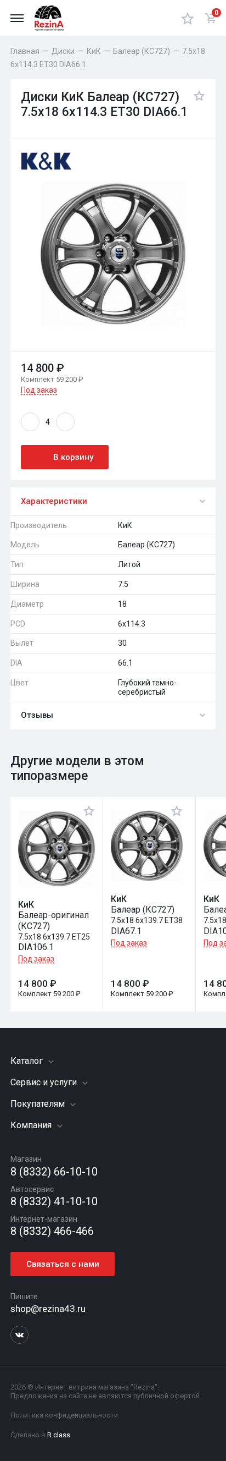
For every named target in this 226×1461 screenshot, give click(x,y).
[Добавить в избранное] (196, 105)
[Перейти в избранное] (188, 18)
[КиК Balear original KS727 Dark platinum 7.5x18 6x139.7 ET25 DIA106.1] (56, 848)
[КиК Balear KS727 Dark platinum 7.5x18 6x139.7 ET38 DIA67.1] (147, 845)
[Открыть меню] (17, 18)
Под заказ (39, 390)
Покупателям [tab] (38, 1104)
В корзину (73, 457)
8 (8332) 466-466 (52, 1231)
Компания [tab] (32, 1125)
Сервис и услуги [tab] (44, 1082)
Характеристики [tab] (54, 501)
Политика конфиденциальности (64, 1415)
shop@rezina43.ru (48, 1308)
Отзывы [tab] (37, 715)
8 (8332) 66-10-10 (54, 1172)
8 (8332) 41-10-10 (54, 1201)
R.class (58, 1435)
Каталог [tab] (27, 1061)
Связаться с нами (62, 1264)
